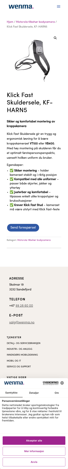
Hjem (10, 22)
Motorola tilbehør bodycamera (35, 22)
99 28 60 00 (24, 305)
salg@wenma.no (21, 322)
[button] (55, 38)
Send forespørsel (23, 227)
